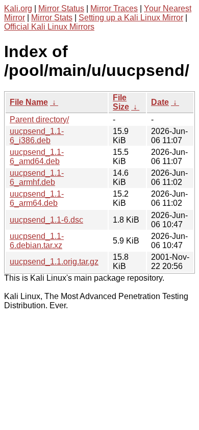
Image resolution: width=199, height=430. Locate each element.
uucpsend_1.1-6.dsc (46, 220)
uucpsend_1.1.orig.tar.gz (54, 261)
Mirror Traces (114, 8)
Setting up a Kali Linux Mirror (131, 17)
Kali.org (18, 8)
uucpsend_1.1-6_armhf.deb (37, 177)
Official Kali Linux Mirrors (49, 26)
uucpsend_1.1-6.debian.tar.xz (37, 241)
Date (160, 102)
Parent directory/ (39, 119)
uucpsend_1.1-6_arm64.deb (37, 198)
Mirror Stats (51, 17)
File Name (29, 102)
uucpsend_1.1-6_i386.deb (37, 136)
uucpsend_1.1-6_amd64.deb (37, 157)
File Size (121, 102)
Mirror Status (61, 8)
